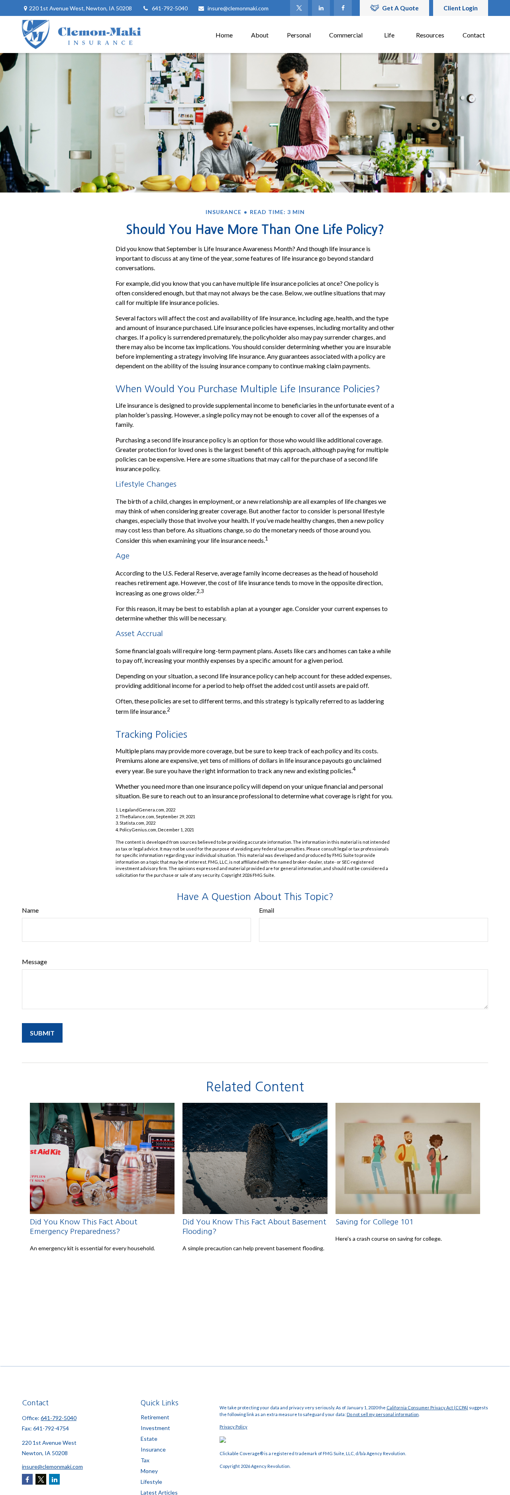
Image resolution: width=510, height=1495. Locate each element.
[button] (224, 34)
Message (34, 961)
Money (149, 1470)
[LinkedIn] (321, 8)
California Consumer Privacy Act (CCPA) (427, 1407)
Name (30, 910)
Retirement (155, 1417)
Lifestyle (151, 1481)
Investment (155, 1427)
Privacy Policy (233, 1426)
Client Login (460, 8)
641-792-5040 (170, 8)
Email (266, 910)
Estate (149, 1438)
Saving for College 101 (374, 1222)
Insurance (153, 1449)
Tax (145, 1460)
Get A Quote (400, 8)
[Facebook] (343, 8)
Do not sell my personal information (383, 1414)
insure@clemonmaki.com (238, 8)
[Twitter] (299, 8)
